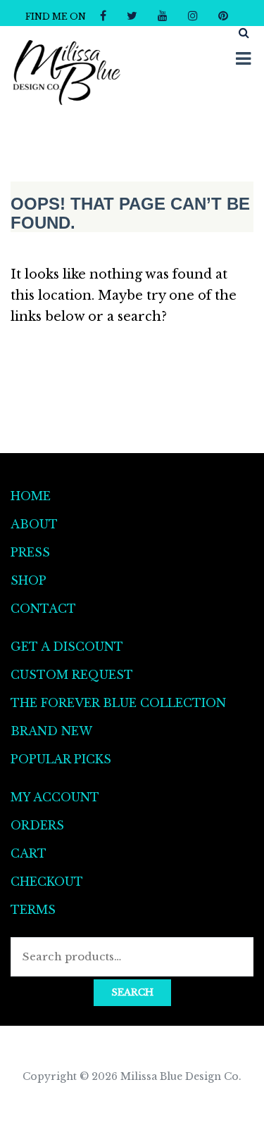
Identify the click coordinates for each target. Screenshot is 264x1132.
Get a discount (67, 647)
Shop (28, 580)
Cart (28, 853)
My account (55, 797)
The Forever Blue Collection (118, 703)
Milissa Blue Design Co (179, 1076)
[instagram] (193, 15)
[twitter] (132, 15)
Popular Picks (61, 759)
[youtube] (163, 15)
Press (30, 552)
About (34, 524)
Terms (33, 910)
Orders (37, 825)
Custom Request (72, 675)
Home (31, 496)
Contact (43, 609)
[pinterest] (223, 15)
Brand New (51, 731)
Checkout (47, 882)
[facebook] (103, 15)
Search (132, 992)
